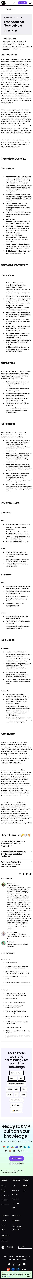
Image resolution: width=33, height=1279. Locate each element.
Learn (13, 1186)
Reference (9, 1171)
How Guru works (4, 1190)
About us (4, 1225)
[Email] (5, 30)
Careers (3, 1220)
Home (3, 1171)
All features (4, 1200)
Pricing (3, 1186)
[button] (30, 3)
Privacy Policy (7, 1276)
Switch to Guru (5, 1235)
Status (24, 1191)
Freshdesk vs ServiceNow (9, 1173)
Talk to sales (22, 3)
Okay (28, 1274)
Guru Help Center (26, 1186)
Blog (13, 1208)
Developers (15, 1199)
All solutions (4, 1204)
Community (15, 1203)
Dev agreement (19, 1256)
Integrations (4, 1195)
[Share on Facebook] (15, 30)
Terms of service (8, 1256)
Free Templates (4, 1240)
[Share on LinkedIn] (9, 30)
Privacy (27, 1256)
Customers (15, 1190)
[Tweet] (12, 30)
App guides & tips (19, 1171)
